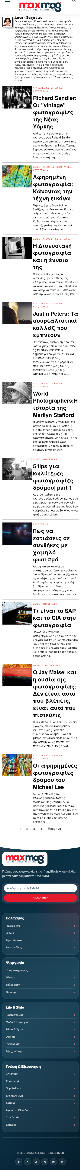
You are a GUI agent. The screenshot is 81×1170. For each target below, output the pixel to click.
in (53, 1162)
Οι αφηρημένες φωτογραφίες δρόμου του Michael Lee (55, 776)
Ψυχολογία (13, 1043)
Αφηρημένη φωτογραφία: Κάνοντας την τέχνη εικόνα (53, 187)
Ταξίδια (10, 1102)
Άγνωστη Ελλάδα (17, 1110)
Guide (36, 166)
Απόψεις (48, 238)
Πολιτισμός (13, 925)
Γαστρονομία (14, 1014)
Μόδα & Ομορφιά (17, 1022)
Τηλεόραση (13, 984)
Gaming (11, 992)
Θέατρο (10, 977)
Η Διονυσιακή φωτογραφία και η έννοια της (52, 256)
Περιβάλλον (13, 1088)
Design (10, 1036)
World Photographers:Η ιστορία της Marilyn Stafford (55, 404)
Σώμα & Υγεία (14, 1029)
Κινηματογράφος (17, 970)
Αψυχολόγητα (15, 1051)
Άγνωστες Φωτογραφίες (47, 87)
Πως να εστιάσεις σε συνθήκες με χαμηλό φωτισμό (51, 545)
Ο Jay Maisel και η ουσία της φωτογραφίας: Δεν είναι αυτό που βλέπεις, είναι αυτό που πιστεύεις (55, 693)
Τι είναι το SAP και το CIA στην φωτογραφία (54, 618)
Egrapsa (11, 1124)
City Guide (12, 1117)
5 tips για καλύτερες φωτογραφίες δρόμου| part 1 (53, 477)
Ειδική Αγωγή (14, 1095)
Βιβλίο (10, 932)
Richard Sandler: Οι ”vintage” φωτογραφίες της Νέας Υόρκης (54, 112)
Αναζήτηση (40, 897)
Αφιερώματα (14, 940)
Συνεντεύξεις (14, 947)
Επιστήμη (12, 1073)
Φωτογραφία (40, 91)
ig (45, 1162)
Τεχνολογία (13, 1081)
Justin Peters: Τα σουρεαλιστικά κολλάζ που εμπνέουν (55, 324)
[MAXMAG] (40, 7)
